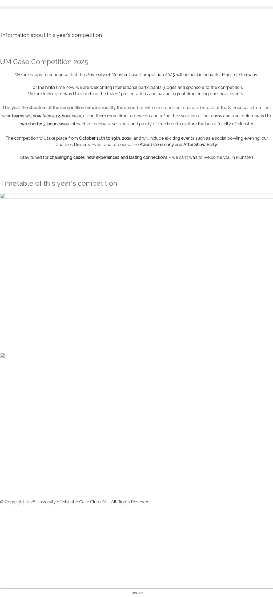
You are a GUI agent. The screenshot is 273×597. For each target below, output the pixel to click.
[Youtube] (6, 574)
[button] (136, 7)
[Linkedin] (6, 543)
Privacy (7, 521)
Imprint (24, 521)
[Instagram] (6, 559)
